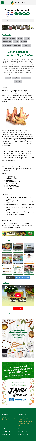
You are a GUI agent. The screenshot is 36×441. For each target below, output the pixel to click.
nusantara (18, 81)
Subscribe (18, 308)
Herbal (9, 78)
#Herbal (12, 38)
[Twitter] (24, 13)
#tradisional (7, 42)
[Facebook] (16, 13)
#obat (27, 38)
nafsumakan (26, 78)
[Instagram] (20, 13)
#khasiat (24, 42)
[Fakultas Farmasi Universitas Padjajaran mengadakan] (7, 259)
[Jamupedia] (18, 3)
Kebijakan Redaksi (23, 431)
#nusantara (7, 45)
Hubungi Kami (6, 434)
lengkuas (16, 78)
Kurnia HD (11, 86)
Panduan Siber (6, 431)
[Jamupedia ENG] (8, 13)
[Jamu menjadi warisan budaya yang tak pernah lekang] (7, 270)
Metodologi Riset (23, 434)
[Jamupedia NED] (11, 13)
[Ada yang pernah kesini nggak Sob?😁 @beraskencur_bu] (18, 259)
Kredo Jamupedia (7, 429)
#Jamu (5, 38)
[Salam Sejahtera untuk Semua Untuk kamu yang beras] (18, 270)
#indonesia (26, 45)
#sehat (16, 42)
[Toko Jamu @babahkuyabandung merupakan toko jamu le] (29, 248)
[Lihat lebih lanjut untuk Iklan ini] (18, 359)
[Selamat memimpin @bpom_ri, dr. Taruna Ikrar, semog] (29, 270)
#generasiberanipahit (18, 10)
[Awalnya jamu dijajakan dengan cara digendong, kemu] (18, 248)
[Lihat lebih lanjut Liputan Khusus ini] (18, 31)
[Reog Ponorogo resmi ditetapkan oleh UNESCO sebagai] (7, 248)
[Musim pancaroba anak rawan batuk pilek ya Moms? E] (29, 259)
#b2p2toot (17, 45)
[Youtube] (28, 13)
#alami (20, 38)
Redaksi (20, 429)
